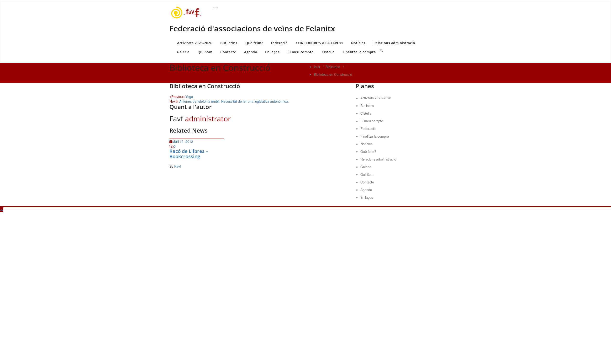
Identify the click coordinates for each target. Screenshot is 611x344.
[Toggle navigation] (215, 7)
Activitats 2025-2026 (194, 43)
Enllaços (272, 52)
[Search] (381, 50)
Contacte (228, 52)
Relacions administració (394, 43)
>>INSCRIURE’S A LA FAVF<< (319, 43)
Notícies (358, 43)
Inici (317, 66)
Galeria (183, 52)
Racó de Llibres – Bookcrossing (188, 154)
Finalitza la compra (359, 52)
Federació (279, 43)
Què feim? (254, 43)
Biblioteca (333, 66)
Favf (177, 166)
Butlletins (228, 43)
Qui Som (205, 52)
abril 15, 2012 (182, 141)
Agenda (250, 52)
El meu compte (301, 52)
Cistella (328, 52)
